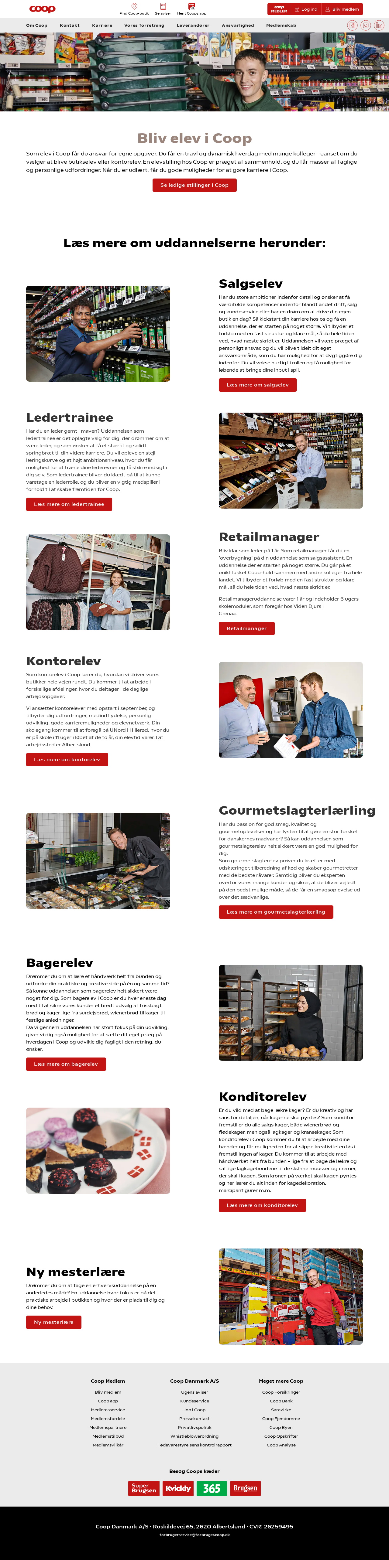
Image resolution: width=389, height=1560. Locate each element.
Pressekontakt (194, 1418)
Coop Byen (281, 1427)
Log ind (309, 9)
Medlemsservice (108, 1409)
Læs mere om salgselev (258, 385)
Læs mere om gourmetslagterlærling (276, 912)
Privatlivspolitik (195, 1427)
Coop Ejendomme (281, 1418)
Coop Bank (281, 1400)
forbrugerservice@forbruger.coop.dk (195, 1535)
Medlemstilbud (108, 1436)
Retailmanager (247, 628)
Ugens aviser (194, 1392)
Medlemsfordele (108, 1418)
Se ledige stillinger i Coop (194, 185)
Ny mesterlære (54, 1322)
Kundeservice (194, 1400)
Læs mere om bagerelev (66, 1064)
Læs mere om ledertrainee (69, 504)
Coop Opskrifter (281, 1436)
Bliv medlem (345, 9)
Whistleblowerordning (194, 1436)
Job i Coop (194, 1409)
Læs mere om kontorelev (67, 759)
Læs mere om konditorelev (262, 1205)
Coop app (108, 1400)
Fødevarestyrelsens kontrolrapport (194, 1444)
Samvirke (281, 1409)
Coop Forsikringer (281, 1392)
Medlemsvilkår (108, 1444)
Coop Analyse (281, 1444)
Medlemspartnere (107, 1427)
